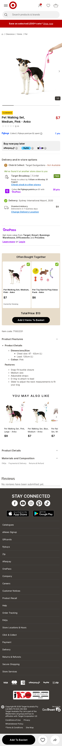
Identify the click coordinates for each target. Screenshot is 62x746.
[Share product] (55, 740)
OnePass (6, 568)
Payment (6, 642)
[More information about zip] (45, 148)
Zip (4, 554)
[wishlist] (48, 5)
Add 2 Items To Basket (31, 320)
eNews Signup (9, 532)
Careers (6, 583)
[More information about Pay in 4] (32, 148)
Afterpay (6, 561)
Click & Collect (9, 635)
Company (7, 576)
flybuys (6, 546)
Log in (22, 241)
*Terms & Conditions (14, 727)
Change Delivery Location (25, 212)
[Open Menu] (6, 5)
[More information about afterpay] (16, 148)
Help (4, 605)
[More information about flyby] (41, 133)
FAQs (5, 620)
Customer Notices (11, 590)
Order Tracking (9, 613)
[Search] (5, 14)
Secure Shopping (11, 664)
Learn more (9, 241)
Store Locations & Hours (14, 627)
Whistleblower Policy (14, 724)
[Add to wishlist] (43, 740)
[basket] (56, 5)
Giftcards (7, 539)
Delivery (6, 649)
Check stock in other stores (26, 184)
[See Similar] (22, 405)
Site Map (30, 727)
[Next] (56, 417)
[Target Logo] (13, 5)
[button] (18, 740)
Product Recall (9, 598)
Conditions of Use (13, 720)
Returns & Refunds (11, 657)
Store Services (9, 671)
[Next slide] (59, 71)
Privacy (27, 720)
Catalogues (8, 524)
